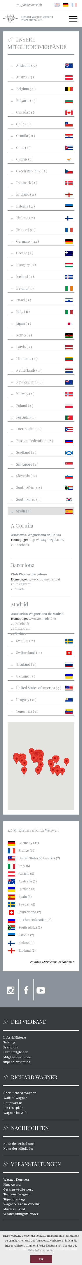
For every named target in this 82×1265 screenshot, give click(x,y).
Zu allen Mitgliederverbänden (51, 962)
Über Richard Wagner (19, 1093)
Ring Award (12, 1184)
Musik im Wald (14, 1209)
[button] (57, 772)
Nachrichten (30, 1127)
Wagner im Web (15, 1113)
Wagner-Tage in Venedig (21, 1204)
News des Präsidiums (18, 1144)
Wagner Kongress (16, 1179)
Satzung (9, 1042)
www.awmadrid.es (42, 618)
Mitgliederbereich (29, 5)
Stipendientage (14, 1199)
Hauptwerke (12, 1103)
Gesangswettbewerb (18, 1189)
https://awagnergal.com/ (46, 540)
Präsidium (10, 1047)
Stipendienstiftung (16, 1062)
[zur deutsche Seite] (66, 4)
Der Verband (29, 1021)
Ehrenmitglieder (15, 1052)
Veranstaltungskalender (20, 1214)
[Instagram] (10, 989)
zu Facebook (20, 545)
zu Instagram (20, 584)
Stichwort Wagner (16, 1194)
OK (41, 1259)
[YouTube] (41, 989)
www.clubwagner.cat (44, 579)
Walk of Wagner (15, 1098)
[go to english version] (57, 4)
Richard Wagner (34, 1077)
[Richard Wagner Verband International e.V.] (10, 18)
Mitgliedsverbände (17, 1057)
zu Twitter (18, 589)
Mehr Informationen (41, 1250)
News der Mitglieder (18, 1148)
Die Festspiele (13, 1108)
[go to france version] (74, 4)
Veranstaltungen (36, 1163)
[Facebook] (26, 989)
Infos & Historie (14, 1037)
